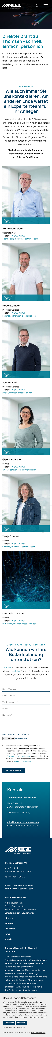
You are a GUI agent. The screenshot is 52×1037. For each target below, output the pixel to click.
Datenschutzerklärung (22, 761)
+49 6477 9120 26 (17, 389)
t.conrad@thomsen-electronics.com (18, 546)
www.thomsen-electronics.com (23, 825)
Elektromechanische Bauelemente (20, 909)
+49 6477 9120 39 (17, 543)
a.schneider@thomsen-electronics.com (20, 238)
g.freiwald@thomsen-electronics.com (19, 469)
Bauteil (7, 667)
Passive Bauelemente (14, 906)
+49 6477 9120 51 (17, 620)
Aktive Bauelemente (14, 902)
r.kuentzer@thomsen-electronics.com (19, 315)
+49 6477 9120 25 (17, 466)
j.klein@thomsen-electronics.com (17, 392)
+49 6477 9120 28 (17, 312)
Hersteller (15, 671)
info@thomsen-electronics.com (18, 756)
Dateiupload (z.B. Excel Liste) (17, 734)
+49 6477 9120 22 (17, 235)
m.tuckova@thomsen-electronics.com (19, 623)
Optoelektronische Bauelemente (19, 913)
